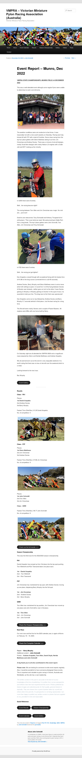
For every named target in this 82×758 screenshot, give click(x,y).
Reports (32, 723)
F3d (43, 723)
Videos (65, 48)
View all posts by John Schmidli (37, 741)
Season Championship (46, 48)
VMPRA (62, 723)
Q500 (58, 723)
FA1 (48, 723)
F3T (45, 723)
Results (34, 48)
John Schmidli (29, 58)
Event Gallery (23, 383)
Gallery (58, 48)
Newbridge (53, 723)
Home (8, 48)
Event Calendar (24, 48)
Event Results (23, 708)
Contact (9, 52)
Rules (71, 48)
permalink (38, 725)
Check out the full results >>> (28, 547)
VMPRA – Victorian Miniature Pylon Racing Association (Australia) (26, 14)
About (15, 48)
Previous (67, 58)
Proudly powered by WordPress (41, 751)
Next (74, 58)
